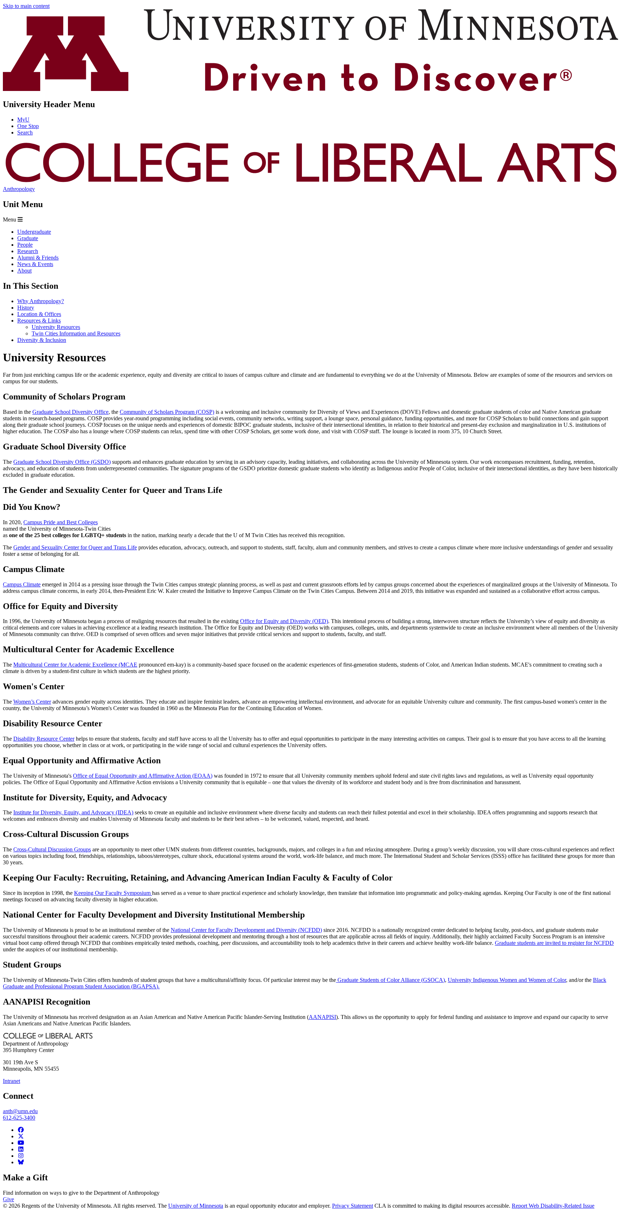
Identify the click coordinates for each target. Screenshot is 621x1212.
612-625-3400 (19, 1118)
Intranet (11, 1081)
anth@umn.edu (20, 1111)
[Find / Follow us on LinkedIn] (20, 1149)
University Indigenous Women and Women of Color (507, 980)
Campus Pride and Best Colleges (60, 522)
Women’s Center (32, 702)
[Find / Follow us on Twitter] (20, 1136)
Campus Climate (22, 584)
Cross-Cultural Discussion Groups (52, 849)
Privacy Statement (352, 1206)
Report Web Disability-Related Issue (553, 1206)
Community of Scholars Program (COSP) (167, 412)
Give (8, 1199)
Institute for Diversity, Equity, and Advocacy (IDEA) (73, 812)
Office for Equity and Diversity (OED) (284, 621)
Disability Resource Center (43, 739)
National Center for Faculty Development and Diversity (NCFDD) (246, 930)
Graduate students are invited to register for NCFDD (554, 943)
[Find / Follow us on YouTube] (20, 1143)
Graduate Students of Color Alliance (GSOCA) (390, 980)
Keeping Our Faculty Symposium (113, 893)
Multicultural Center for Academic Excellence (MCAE (75, 665)
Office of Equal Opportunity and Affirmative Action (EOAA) (142, 776)
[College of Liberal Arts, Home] (310, 182)
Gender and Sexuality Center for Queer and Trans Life (75, 547)
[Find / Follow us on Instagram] (20, 1156)
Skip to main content (26, 6)
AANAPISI (322, 1017)
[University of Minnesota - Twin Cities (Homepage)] (310, 89)
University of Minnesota (195, 1206)
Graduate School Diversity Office (70, 412)
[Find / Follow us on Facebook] (20, 1130)
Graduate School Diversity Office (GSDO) (62, 462)
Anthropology (19, 189)
